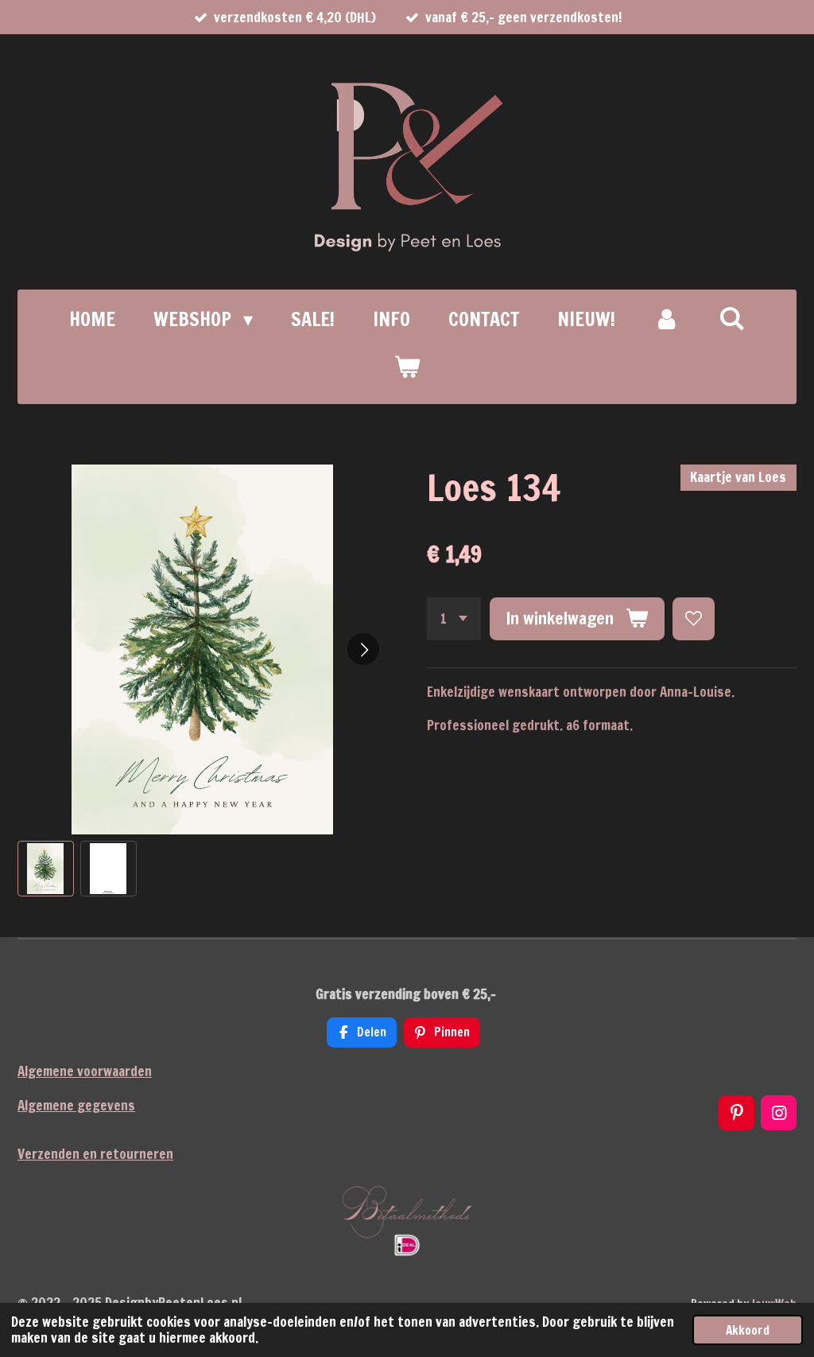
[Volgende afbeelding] (363, 649)
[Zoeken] (732, 318)
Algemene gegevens (76, 1105)
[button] (45, 869)
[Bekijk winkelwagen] (407, 367)
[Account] (667, 319)
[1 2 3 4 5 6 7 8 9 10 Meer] (454, 618)
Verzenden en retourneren (95, 1154)
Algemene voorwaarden (84, 1071)
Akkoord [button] (747, 1330)
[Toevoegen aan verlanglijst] (694, 618)
